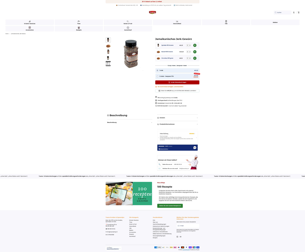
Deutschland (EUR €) (113, 249)
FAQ (154, 220)
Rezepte (131, 234)
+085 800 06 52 (178, 164)
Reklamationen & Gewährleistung (162, 233)
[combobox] (282, 13)
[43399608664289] (194, 45)
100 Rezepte (164, 186)
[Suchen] (275, 13)
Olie (130, 228)
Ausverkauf (132, 236)
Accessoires (132, 232)
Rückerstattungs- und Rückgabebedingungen (159, 228)
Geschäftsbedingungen (159, 224)
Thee (130, 222)
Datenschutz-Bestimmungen (161, 226)
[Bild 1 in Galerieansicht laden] (108, 40)
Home (7, 33)
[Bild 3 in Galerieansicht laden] (108, 51)
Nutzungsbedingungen (159, 235)
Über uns (155, 222)
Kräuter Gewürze (134, 220)
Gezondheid (132, 226)
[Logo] (152, 12)
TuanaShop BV (186, 249)
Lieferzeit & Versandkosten (160, 231)
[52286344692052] (194, 58)
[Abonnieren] (197, 226)
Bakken (131, 230)
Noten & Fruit (133, 224)
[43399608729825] (194, 51)
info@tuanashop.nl (184, 168)
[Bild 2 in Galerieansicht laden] (108, 45)
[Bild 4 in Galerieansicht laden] (108, 57)
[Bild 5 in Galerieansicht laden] (108, 63)
